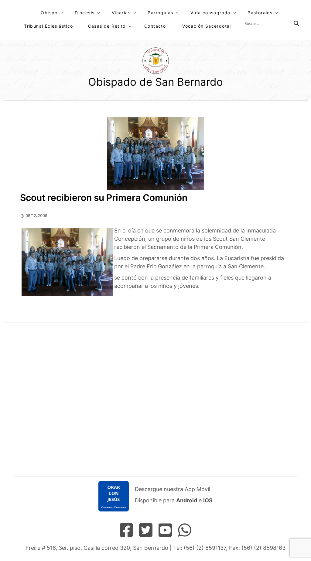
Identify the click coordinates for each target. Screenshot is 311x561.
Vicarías (121, 12)
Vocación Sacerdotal (206, 26)
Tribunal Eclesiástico (48, 26)
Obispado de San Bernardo (155, 81)
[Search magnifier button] (296, 23)
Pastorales (260, 12)
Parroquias (160, 12)
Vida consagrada (210, 12)
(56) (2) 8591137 (205, 548)
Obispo (49, 12)
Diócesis (84, 12)
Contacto (155, 26)
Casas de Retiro (107, 26)
